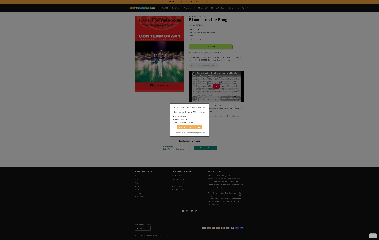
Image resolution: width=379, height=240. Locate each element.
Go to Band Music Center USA (189, 127)
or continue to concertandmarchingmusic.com (189, 132)
